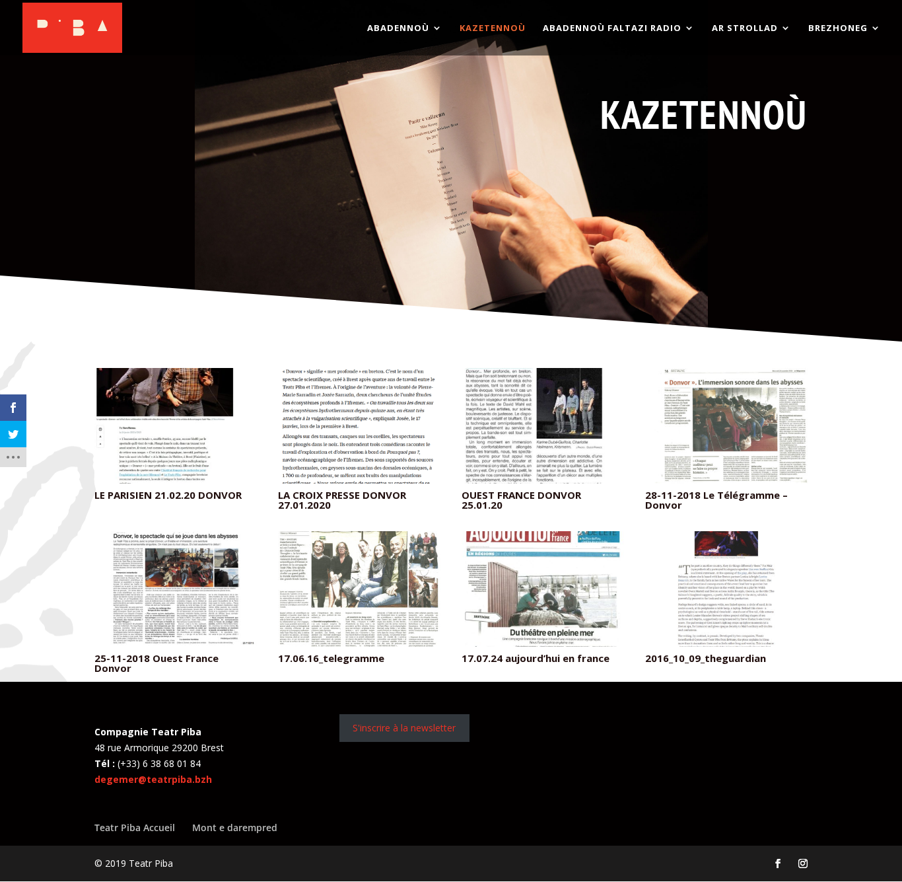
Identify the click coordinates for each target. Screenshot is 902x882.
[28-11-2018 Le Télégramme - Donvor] (726, 479)
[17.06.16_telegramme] (359, 642)
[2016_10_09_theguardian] (726, 642)
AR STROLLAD (745, 28)
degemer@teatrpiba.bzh (153, 779)
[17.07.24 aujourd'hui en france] (543, 642)
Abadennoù (398, 28)
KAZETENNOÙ (493, 28)
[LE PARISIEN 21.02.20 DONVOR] (175, 479)
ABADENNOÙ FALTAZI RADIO (612, 28)
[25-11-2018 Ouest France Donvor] (175, 642)
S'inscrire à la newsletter (404, 727)
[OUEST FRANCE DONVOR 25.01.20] (543, 479)
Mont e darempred (234, 827)
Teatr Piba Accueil (134, 827)
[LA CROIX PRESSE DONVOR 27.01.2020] (359, 479)
